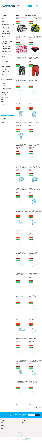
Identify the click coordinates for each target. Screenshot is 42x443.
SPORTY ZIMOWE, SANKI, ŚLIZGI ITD (7, 41)
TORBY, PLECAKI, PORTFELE (6, 23)
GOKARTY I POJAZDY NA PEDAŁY (7, 91)
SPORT (2, 18)
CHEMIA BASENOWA (5, 64)
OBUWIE (3, 21)
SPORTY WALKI (4, 38)
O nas (23, 422)
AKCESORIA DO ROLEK (5, 97)
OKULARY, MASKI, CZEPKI (6, 48)
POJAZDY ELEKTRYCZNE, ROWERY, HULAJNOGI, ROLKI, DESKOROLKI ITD (7, 79)
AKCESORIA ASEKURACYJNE (6, 51)
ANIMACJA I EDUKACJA (6, 31)
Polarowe (2, 101)
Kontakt (23, 428)
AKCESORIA (4, 86)
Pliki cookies (3, 428)
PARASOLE (3, 74)
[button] (3, 420)
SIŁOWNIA (3, 36)
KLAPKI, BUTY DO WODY (6, 46)
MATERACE (4, 56)
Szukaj (7, 115)
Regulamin (2, 422)
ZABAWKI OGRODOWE (5, 71)
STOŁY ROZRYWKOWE (5, 76)
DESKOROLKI (4, 94)
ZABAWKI (2, 99)
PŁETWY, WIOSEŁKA (5, 53)
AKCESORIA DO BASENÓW (6, 63)
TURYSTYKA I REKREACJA (6, 39)
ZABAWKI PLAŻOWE (5, 49)
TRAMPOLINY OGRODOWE (6, 66)
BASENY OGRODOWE (5, 61)
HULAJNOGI (4, 83)
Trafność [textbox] (17, 18)
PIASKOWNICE (4, 69)
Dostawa (2, 425)
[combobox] (21, 18)
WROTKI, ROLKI (4, 85)
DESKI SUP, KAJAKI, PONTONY (7, 54)
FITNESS (3, 34)
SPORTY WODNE (4, 43)
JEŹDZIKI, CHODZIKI (5, 92)
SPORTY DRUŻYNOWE (5, 27)
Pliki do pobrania (3, 430)
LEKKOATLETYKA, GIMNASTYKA (7, 33)
